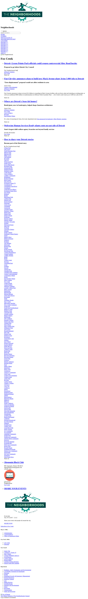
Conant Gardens (8, 254)
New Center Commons (10, 305)
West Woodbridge (9, 412)
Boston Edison (8, 354)
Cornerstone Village (9, 275)
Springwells (7, 408)
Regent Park (7, 246)
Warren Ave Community (10, 451)
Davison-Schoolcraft (9, 420)
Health (6, 574)
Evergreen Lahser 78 (9, 183)
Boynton (6, 114)
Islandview (7, 368)
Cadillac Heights (8, 255)
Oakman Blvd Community (11, 438)
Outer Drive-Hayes (9, 295)
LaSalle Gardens (8, 314)
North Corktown (8, 403)
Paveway (6, 440)
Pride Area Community (10, 445)
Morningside (7, 292)
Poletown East (8, 335)
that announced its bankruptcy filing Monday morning (51, 119)
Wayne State (7, 409)
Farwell (6, 268)
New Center (7, 301)
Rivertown (7, 337)
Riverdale (6, 158)
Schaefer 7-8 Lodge (9, 222)
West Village (7, 325)
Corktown (7, 388)
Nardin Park (7, 435)
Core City (6, 386)
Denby (6, 277)
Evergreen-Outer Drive (10, 191)
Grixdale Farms (8, 209)
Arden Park (7, 378)
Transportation (8, 590)
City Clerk (7, 543)
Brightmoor (7, 177)
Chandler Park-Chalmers (11, 272)
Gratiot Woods (8, 283)
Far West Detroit (8, 421)
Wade (5, 298)
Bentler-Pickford (8, 178)
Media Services (8, 582)
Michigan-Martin (8, 398)
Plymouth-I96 (8, 443)
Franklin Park (8, 425)
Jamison (6, 340)
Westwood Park (8, 162)
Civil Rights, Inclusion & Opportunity (14, 571)
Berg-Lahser (7, 180)
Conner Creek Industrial (10, 87)
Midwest (6, 401)
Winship (6, 231)
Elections (6, 544)
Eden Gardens (8, 280)
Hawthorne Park (8, 251)
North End (7, 306)
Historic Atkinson (9, 361)
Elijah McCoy (8, 346)
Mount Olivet (7, 237)
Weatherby (7, 455)
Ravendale (7, 297)
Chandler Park (8, 271)
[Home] (22, 24)
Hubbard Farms (8, 392)
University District (9, 229)
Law (5, 580)
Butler (5, 257)
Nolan (5, 235)
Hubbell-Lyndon (8, 171)
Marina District (8, 315)
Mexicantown (8, 397)
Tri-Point (6, 228)
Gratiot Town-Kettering (10, 375)
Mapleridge (7, 291)
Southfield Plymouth (9, 449)
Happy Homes (8, 429)
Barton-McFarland (9, 417)
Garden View (7, 426)
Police (5, 587)
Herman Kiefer (8, 363)
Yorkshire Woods (8, 300)
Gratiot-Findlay (8, 285)
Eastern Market (8, 345)
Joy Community (8, 431)
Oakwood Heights (9, 405)
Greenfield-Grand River (10, 186)
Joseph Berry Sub (9, 338)
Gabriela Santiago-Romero (11, 562)
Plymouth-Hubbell (9, 441)
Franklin (6, 266)
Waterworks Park (8, 321)
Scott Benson (7, 557)
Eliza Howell (7, 182)
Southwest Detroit (9, 406)
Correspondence (8, 534)
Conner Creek (8, 260)
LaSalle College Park (10, 288)
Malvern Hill (7, 154)
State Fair (6, 226)
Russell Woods (8, 448)
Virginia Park (7, 323)
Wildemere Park (8, 328)
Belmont (6, 194)
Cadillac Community (9, 175)
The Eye (6, 160)
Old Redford (7, 157)
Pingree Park (7, 334)
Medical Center (8, 309)
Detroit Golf (7, 200)
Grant (5, 265)
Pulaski (6, 248)
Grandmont (7, 188)
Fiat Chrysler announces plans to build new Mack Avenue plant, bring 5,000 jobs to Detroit (44, 79)
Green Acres (7, 205)
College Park (7, 198)
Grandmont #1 (8, 185)
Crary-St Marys (8, 113)
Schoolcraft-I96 (8, 168)
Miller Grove (7, 155)
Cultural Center (8, 349)
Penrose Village (8, 218)
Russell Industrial (8, 331)
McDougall (7, 317)
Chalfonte (6, 418)
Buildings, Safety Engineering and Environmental (17, 570)
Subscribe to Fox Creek (7, 526)
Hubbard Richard (9, 394)
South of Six (7, 163)
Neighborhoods (8, 584)
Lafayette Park (8, 312)
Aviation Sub (7, 415)
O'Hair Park (7, 148)
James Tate (7, 551)
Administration (8, 533)
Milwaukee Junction (9, 303)
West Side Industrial (9, 411)
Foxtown (6, 360)
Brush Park (7, 351)
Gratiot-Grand (8, 377)
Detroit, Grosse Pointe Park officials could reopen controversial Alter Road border (40, 63)
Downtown (7, 391)
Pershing (6, 242)
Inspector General (9, 579)
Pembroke (7, 217)
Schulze (6, 223)
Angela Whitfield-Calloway (11, 555)
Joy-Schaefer (7, 432)
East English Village (9, 116)
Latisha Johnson (8, 558)
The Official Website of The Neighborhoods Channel (15, 596)
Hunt (5, 365)
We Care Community (10, 454)
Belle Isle (6, 352)
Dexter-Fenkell (8, 202)
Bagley (6, 195)
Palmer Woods (8, 215)
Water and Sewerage (9, 591)
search (2, 33)
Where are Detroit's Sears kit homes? (20, 101)
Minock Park (7, 152)
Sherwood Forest (8, 225)
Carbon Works (8, 381)
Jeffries (6, 395)
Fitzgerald (7, 203)
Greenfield (7, 206)
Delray (6, 389)
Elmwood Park (8, 348)
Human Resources (9, 577)
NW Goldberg (8, 318)
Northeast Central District (11, 234)
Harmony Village (8, 211)
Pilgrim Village (8, 220)
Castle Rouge (7, 172)
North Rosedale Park (9, 151)
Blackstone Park (8, 197)
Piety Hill (6, 332)
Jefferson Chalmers (9, 72)
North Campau (8, 232)
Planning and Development (11, 585)
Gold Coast (7, 374)
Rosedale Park (8, 166)
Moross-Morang (8, 294)
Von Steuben (7, 243)
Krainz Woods (8, 249)
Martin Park (7, 212)
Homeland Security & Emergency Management (17, 576)
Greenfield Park (8, 263)
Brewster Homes (8, 357)
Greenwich (7, 208)
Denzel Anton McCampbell (11, 563)
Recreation (7, 588)
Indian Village (8, 366)
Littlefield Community (10, 434)
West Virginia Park (9, 326)
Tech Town (7, 329)
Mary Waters (7, 554)
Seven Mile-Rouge (9, 165)
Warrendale (7, 452)
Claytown (6, 385)
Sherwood (7, 245)
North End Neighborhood (11, 308)
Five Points (7, 192)
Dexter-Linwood (8, 343)
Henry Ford (7, 369)
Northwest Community (10, 437)
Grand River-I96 (8, 428)
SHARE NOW (8, 523)
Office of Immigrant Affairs (11, 536)
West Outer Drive (9, 457)
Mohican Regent (8, 238)
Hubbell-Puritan (8, 169)
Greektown (7, 371)
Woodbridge (7, 414)
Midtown (6, 400)
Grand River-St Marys (10, 189)
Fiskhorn (6, 423)
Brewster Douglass (9, 355)
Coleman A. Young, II (10, 552)
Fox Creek (7, 73)
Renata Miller (8, 560)
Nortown (6, 240)
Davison (6, 262)
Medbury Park (8, 311)
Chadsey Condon (9, 383)
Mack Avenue (8, 289)
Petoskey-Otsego (8, 320)
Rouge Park (7, 446)
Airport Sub (7, 269)
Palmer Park (7, 214)
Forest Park (7, 358)
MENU (5, 31)
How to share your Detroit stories (19, 139)
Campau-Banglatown (10, 252)
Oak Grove (7, 149)
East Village (7, 341)
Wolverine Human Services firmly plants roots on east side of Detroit (34, 125)
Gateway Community (10, 372)
